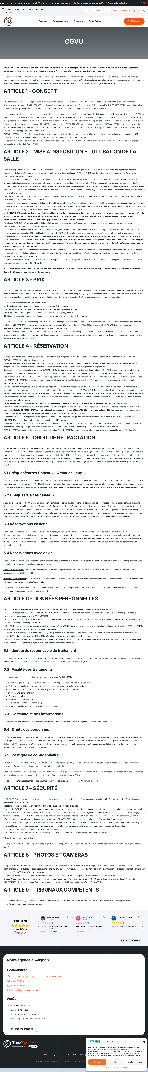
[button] (143, 1042)
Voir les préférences (135, 1062)
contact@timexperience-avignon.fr (26, 990)
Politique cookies (110, 1067)
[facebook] (135, 11)
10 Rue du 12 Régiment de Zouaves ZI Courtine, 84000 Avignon (38, 976)
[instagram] (144, 11)
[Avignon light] (20, 1041)
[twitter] (139, 11)
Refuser (116, 1062)
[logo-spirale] (8, 17)
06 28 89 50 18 (18, 981)
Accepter (97, 1062)
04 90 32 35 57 (18, 985)
